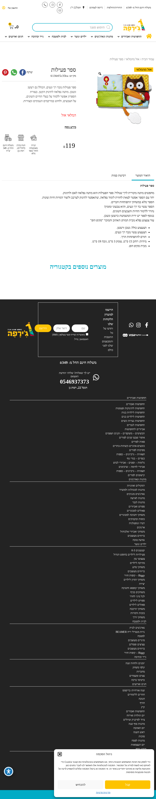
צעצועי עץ (139, 558)
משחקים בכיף (137, 592)
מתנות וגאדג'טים (137, 479)
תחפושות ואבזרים (135, 404)
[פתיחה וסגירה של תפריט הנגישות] (8, 771)
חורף (142, 703)
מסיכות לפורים (137, 450)
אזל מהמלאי (132, 59)
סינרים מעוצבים (136, 640)
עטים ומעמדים (137, 675)
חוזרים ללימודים (136, 694)
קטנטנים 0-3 (138, 550)
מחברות (141, 671)
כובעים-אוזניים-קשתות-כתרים (129, 446)
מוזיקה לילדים (137, 563)
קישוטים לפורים (136, 475)
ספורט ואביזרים (137, 506)
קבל (127, 784)
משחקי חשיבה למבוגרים (132, 514)
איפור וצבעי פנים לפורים (132, 437)
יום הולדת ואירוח (136, 715)
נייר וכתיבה (140, 657)
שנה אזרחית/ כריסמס (134, 690)
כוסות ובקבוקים (136, 519)
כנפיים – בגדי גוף (136, 458)
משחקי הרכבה (137, 609)
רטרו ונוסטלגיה (137, 523)
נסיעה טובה (139, 540)
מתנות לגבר (138, 502)
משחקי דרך (139, 617)
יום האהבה (139, 728)
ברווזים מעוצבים (136, 535)
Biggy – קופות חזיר (134, 575)
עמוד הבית (148, 59)
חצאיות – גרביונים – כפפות (130, 454)
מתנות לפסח (138, 740)
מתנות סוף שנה (137, 723)
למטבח (141, 636)
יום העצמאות (138, 744)
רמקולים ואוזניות (136, 485)
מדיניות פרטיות (103, 792)
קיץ (143, 707)
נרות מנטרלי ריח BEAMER (130, 631)
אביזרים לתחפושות (135, 429)
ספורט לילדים (137, 600)
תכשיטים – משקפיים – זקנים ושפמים (125, 433)
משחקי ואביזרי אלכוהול (132, 531)
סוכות (142, 736)
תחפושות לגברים (136, 425)
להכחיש (80, 784)
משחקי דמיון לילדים (134, 579)
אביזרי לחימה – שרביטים (132, 466)
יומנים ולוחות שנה (135, 663)
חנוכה (142, 698)
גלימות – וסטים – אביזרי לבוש (129, 462)
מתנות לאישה (137, 498)
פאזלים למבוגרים (136, 510)
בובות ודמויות (138, 613)
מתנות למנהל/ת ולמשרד (132, 489)
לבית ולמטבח (139, 621)
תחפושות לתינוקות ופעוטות (130, 408)
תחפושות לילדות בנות (133, 412)
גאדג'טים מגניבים (136, 494)
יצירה (142, 583)
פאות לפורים (138, 441)
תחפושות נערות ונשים (133, 420)
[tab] (143, 175)
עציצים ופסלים (137, 644)
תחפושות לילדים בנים (133, 416)
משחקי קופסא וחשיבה (133, 588)
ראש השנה (139, 732)
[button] (60, 754)
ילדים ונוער (140, 544)
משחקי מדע (138, 567)
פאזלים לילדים (137, 604)
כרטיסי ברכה (138, 680)
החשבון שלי (13, 8)
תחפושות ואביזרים (136, 397)
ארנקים (141, 527)
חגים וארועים (139, 684)
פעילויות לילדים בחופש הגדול (129, 554)
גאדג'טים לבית (137, 627)
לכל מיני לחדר (137, 596)
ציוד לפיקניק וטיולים (134, 719)
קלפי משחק (139, 667)
